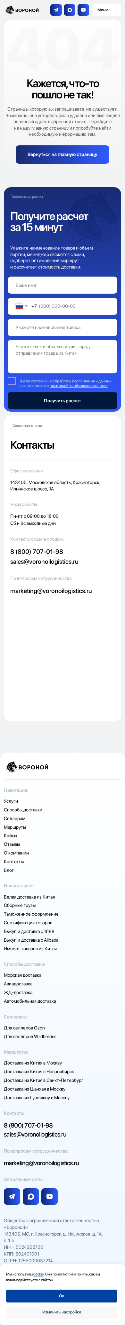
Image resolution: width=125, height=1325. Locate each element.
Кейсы (10, 835)
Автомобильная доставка (30, 1001)
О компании (16, 853)
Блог (9, 870)
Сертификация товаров (28, 923)
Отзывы (12, 844)
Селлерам (14, 818)
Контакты (14, 861)
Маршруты (15, 827)
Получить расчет (62, 401)
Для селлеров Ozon (24, 1028)
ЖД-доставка (18, 992)
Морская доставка (22, 975)
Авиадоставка (18, 984)
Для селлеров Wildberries (30, 1036)
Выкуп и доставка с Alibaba (31, 940)
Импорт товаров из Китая (30, 949)
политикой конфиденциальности (79, 385)
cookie (38, 1274)
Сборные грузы (20, 905)
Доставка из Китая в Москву (33, 1063)
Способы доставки (23, 810)
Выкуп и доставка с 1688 (29, 931)
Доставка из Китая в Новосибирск (39, 1071)
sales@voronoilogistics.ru (44, 561)
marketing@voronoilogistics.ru (51, 591)
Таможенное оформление (31, 914)
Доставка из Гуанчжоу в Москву (37, 1098)
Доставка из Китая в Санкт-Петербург (43, 1080)
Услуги (11, 801)
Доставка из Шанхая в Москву (34, 1089)
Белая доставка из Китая (29, 897)
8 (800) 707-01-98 (36, 551)
